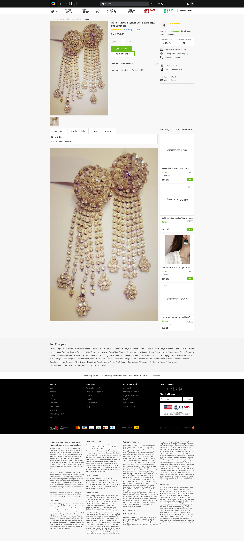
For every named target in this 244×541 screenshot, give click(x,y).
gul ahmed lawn (97, 507)
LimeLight (131, 498)
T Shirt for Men (98, 501)
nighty (110, 469)
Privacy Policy (128, 403)
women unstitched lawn (105, 461)
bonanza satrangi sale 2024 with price (104, 532)
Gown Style (113, 352)
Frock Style (160, 352)
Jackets (85, 355)
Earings (88, 19)
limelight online (111, 497)
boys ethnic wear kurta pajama (74, 522)
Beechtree (141, 455)
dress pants (163, 510)
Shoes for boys (168, 512)
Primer (112, 362)
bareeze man (132, 462)
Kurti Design (160, 349)
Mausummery (144, 498)
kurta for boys (167, 491)
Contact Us (127, 388)
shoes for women (91, 471)
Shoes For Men (100, 530)
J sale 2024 (109, 509)
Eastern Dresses (144, 523)
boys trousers (163, 505)
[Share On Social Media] (154, 63)
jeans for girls (171, 459)
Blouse (95, 349)
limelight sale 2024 (145, 483)
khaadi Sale (147, 468)
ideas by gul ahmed (107, 515)
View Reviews (176, 31)
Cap (134, 358)
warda (151, 502)
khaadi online (150, 458)
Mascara (143, 362)
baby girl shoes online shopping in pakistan (173, 465)
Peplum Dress (173, 352)
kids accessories (184, 516)
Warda (125, 498)
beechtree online (140, 451)
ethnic (102, 513)
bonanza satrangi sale (96, 517)
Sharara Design (148, 352)
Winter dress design (176, 449)
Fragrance (171, 362)
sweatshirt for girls (165, 451)
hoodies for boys (170, 503)
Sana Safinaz (144, 495)
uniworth (89, 497)
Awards (89, 395)
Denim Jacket (109, 513)
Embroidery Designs (122, 358)
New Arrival (54, 410)
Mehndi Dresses (65, 355)
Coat (100, 355)
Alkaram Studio (138, 496)
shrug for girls (184, 455)
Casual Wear (78, 19)
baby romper (177, 493)
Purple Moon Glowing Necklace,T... (177, 317)
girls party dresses (133, 523)
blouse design (182, 444)
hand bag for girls (174, 478)
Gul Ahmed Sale (96, 499)
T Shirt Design (105, 349)
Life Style (98, 10)
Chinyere (138, 502)
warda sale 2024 (149, 447)
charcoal (103, 497)
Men (51, 388)
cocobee (183, 522)
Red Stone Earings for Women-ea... (177, 218)
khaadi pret (145, 502)
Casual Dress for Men (108, 499)
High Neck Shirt (94, 513)
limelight (116, 513)
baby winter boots (173, 516)
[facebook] (162, 389)
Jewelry (186, 358)
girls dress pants (171, 461)
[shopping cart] (192, 4)
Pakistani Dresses (82, 349)
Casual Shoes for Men (112, 530)
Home (52, 19)
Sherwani (89, 507)
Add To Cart (123, 53)
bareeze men (127, 456)
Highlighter (80, 362)
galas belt (179, 518)
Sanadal (177, 358)
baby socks (186, 518)
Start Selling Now (57, 414)
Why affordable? (93, 388)
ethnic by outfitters (110, 501)
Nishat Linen (152, 495)
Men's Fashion (92, 492)
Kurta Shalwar (96, 528)
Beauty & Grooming (111, 10)
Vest (114, 503)
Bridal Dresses (91, 352)
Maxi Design (68, 349)
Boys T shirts (163, 488)
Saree (122, 352)
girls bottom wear (170, 457)
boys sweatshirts (188, 503)
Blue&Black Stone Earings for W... (176, 267)
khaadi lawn (127, 481)
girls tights (163, 459)
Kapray (135, 500)
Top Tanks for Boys (182, 488)
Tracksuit (88, 505)
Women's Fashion (131, 442)
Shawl (109, 358)
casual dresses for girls (132, 519)
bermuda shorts (167, 507)
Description (59, 131)
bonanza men (106, 528)
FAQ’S (125, 399)
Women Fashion (68, 10)
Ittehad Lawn (146, 504)
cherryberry (163, 524)
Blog (88, 406)
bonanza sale (139, 447)
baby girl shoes (164, 466)
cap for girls (184, 474)
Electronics (54, 403)
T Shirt (91, 501)
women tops (105, 457)
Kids (51, 395)
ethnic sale (89, 532)
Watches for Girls (145, 358)
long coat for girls (174, 455)
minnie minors (175, 522)
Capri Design (62, 352)
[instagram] (167, 389)
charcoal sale (95, 526)
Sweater (106, 517)
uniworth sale (107, 507)
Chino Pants (101, 520)
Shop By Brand (131, 10)
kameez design (138, 349)
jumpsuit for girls (145, 519)
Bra (142, 355)
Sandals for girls (183, 470)
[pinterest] (172, 389)
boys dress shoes (188, 514)
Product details (78, 131)
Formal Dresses (100, 496)
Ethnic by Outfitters (148, 500)
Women (59, 19)
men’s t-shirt (107, 482)
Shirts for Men (109, 496)
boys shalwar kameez (178, 489)
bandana (106, 484)
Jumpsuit (149, 349)
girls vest (165, 455)
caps (111, 484)
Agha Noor (154, 496)
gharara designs (136, 525)
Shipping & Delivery (131, 392)
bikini (118, 469)
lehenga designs (172, 442)
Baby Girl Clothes (130, 514)
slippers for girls (185, 466)
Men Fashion (85, 10)
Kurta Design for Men (98, 509)
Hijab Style (100, 358)
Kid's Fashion (129, 510)
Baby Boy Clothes (166, 484)
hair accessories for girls (187, 478)
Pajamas (108, 520)
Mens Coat (97, 515)
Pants (177, 349)
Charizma (131, 504)
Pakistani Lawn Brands (84, 358)
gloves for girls (175, 474)
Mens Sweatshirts (107, 503)
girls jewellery (164, 478)
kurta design (173, 444)
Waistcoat (92, 530)
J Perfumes (93, 518)
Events (89, 399)
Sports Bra (157, 355)
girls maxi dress (182, 442)
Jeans (53, 352)
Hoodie (77, 355)
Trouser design (188, 349)
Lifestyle (53, 399)
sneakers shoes (185, 512)
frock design (63, 516)
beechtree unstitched (129, 485)
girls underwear (178, 463)
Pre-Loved (54, 417)
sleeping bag (163, 520)
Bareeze (139, 472)
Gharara (53, 355)
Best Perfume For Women (61, 365)
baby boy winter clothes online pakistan (175, 497)
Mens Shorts (110, 518)
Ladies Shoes (159, 358)
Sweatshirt (119, 355)
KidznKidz (147, 517)
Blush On (91, 362)
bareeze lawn (153, 498)
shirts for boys (172, 488)
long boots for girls (185, 468)
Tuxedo (88, 499)
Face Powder (102, 362)
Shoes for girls (188, 463)
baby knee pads (170, 518)
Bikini (149, 355)
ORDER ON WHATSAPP (122, 63)
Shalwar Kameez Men (106, 526)
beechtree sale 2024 (137, 470)
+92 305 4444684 (153, 375)
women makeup (101, 465)
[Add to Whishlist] (157, 63)
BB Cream (121, 362)
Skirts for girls (181, 461)
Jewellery (68, 19)
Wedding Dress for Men (108, 505)
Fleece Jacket (89, 515)
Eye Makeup (133, 362)
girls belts (167, 474)
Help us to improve (94, 392)
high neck (185, 451)
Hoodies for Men (95, 511)
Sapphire (138, 504)
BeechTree (147, 496)
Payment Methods (131, 395)
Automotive (54, 406)
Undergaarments (132, 355)
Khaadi (125, 451)
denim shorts (181, 508)
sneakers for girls (174, 468)
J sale (116, 496)
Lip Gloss (102, 365)
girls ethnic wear (57, 524)
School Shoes (94, 534)
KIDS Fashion (53, 10)
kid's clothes (56, 510)
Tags (94, 131)
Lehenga (103, 352)
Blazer (170, 349)
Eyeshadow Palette (157, 362)
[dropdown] (188, 4)
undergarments (102, 469)
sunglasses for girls (177, 476)
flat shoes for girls (174, 466)
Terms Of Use (129, 406)
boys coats (168, 501)
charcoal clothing (96, 503)
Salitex (137, 498)
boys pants (189, 508)
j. (128, 502)
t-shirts (112, 457)
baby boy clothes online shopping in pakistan (176, 494)
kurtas (88, 459)
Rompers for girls (179, 445)
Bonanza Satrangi (135, 506)
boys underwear (173, 505)
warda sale (137, 460)
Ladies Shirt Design (121, 349)
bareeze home (127, 487)
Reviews (108, 131)
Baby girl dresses (138, 517)
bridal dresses (106, 453)
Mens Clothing (90, 496)
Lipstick (93, 365)
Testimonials (91, 403)
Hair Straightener (81, 365)
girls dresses (54, 516)
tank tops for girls (168, 445)
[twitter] (176, 389)
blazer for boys (170, 499)
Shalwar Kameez (183, 355)
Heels (169, 358)
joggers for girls (164, 468)
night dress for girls (176, 447)
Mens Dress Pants (100, 522)
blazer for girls (169, 453)
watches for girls (188, 476)
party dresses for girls (75, 516)
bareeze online (148, 475)
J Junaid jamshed (172, 470)
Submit (188, 399)
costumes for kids (165, 480)
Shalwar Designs (76, 352)
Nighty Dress (169, 355)
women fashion (79, 474)
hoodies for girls (176, 451)
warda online (149, 477)
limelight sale (96, 505)
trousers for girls (168, 463)
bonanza (101, 524)
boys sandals (176, 512)
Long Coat (108, 355)
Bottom (99, 518)
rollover (169, 524)
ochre (174, 524)
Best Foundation (57, 362)
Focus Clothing (115, 534)
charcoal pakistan (106, 511)
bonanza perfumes (104, 534)
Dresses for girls (127, 517)
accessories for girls (183, 472)
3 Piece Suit (96, 497)
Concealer (70, 362)
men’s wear (66, 474)
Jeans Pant (94, 520)
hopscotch (190, 520)
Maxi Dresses (187, 352)
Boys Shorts (185, 507)
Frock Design (55, 349)
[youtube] (181, 389)
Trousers (109, 522)
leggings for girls (181, 457)
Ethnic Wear (93, 524)
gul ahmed (108, 524)
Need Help (155, 4)
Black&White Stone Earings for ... (176, 168)
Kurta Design (55, 358)
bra (114, 469)
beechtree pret (127, 500)
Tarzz (139, 500)
